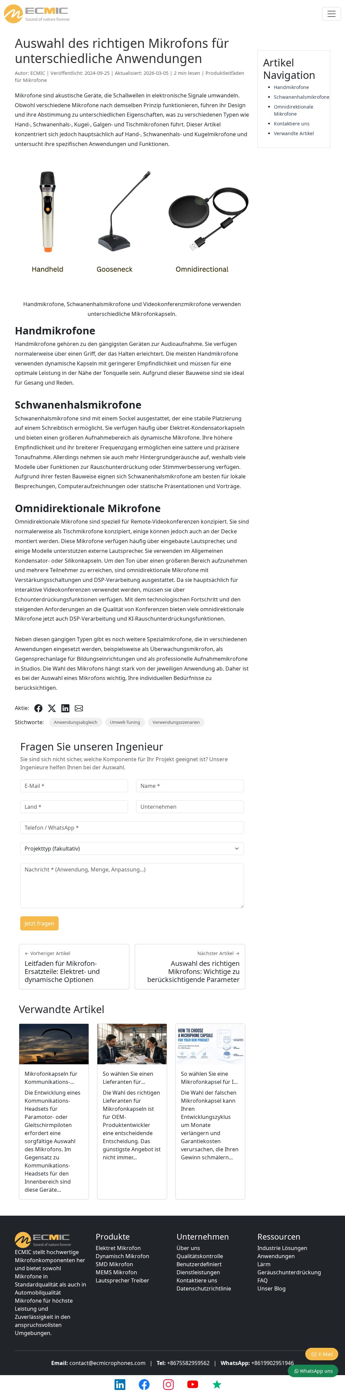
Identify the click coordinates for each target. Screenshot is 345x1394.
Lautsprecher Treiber (122, 1280)
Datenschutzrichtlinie (204, 1288)
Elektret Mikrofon (118, 1248)
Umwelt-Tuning (125, 722)
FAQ (262, 1280)
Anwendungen (276, 1256)
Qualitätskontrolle (200, 1256)
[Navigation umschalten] (331, 14)
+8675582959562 (188, 1363)
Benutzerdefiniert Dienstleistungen (199, 1268)
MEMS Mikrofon (116, 1272)
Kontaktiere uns (292, 123)
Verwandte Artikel (294, 133)
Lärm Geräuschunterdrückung (289, 1268)
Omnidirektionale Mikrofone (293, 110)
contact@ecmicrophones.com (107, 1363)
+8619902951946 (272, 1363)
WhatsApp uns (316, 1371)
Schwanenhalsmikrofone (299, 97)
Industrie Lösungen (282, 1248)
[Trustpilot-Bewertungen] (217, 1384)
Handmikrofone (291, 87)
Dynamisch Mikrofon (122, 1256)
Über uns (188, 1248)
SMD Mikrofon (114, 1264)
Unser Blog (271, 1288)
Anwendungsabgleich (75, 722)
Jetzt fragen (39, 923)
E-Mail (326, 1354)
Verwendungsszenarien (176, 722)
